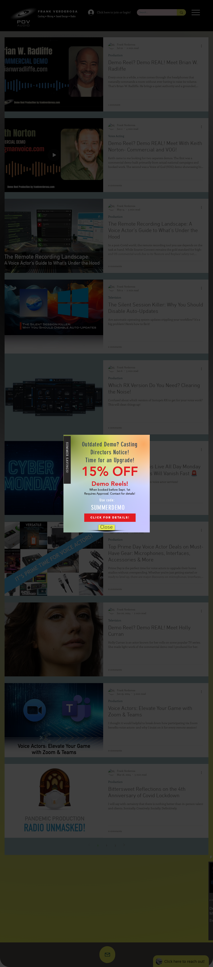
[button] (106, 527)
